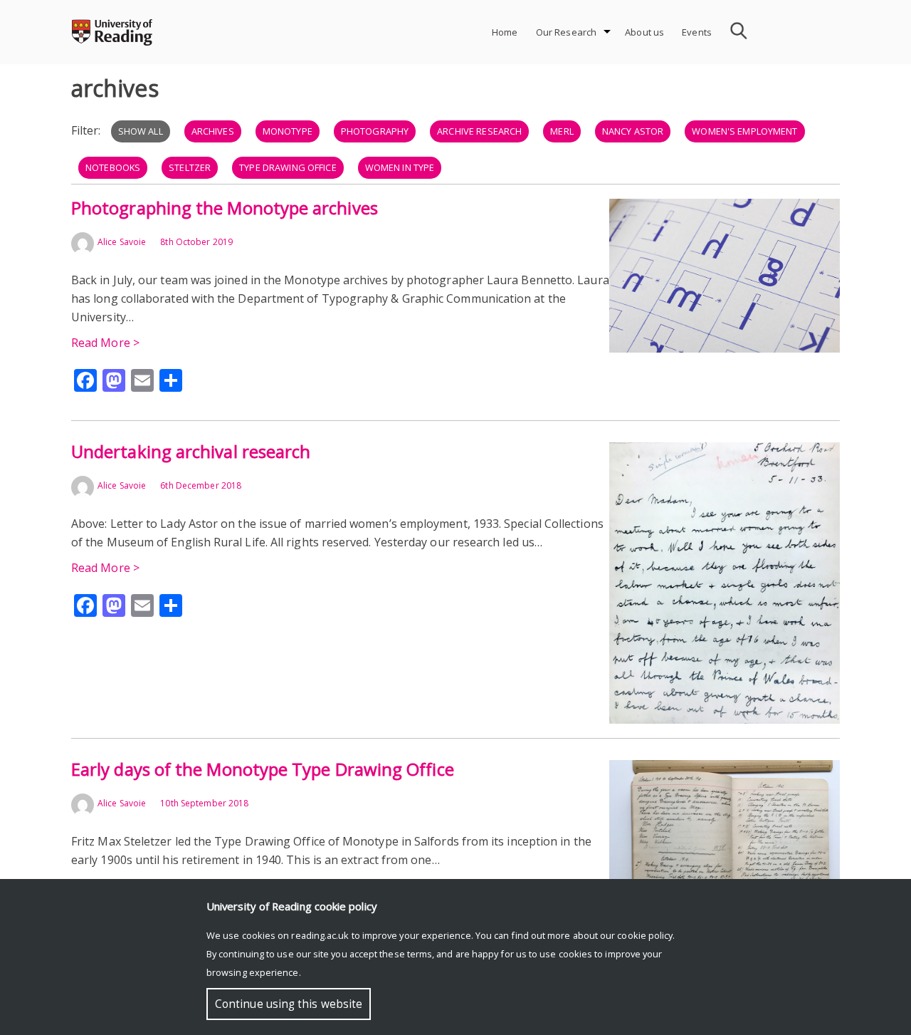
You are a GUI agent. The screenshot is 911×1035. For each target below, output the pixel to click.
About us (644, 32)
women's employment (744, 131)
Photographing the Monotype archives (224, 207)
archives (212, 131)
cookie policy (645, 935)
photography (375, 131)
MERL (562, 131)
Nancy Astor (632, 131)
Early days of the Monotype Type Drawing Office (262, 769)
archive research (479, 131)
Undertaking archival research (190, 451)
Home (505, 32)
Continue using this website (288, 1004)
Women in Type (400, 167)
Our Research (566, 32)
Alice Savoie (122, 242)
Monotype (287, 131)
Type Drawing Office (287, 167)
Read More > (105, 342)
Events (697, 32)
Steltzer (190, 167)
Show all (140, 131)
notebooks (112, 167)
